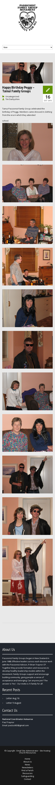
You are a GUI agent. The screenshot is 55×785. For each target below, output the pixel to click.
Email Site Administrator (27, 750)
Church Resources (27, 752)
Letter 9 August (13, 702)
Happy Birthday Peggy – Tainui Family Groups (18, 89)
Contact (27, 779)
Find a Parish (27, 770)
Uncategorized (12, 96)
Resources (28, 773)
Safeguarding (27, 776)
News (27, 764)
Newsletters (27, 767)
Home (27, 758)
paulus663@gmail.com (18, 725)
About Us (27, 761)
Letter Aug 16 (12, 698)
